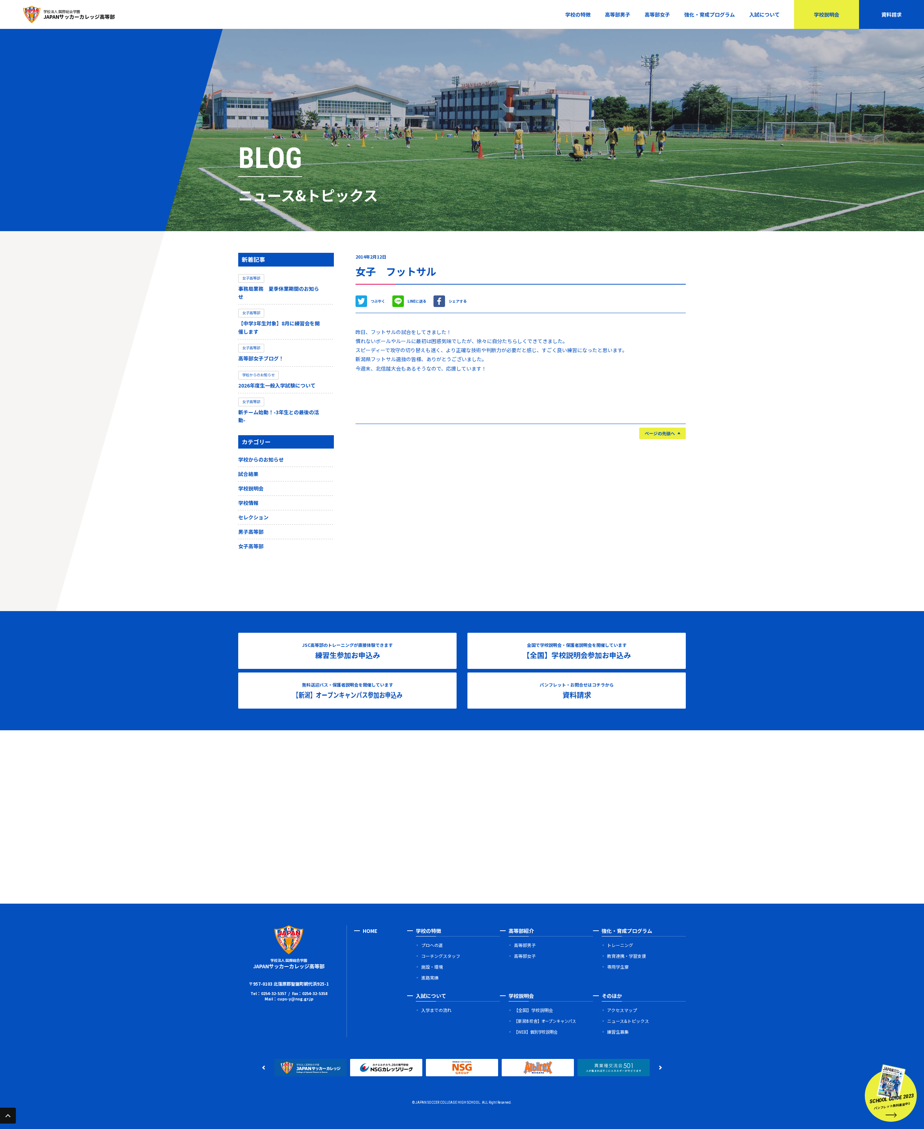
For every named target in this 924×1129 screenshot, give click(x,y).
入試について (764, 14)
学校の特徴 (577, 14)
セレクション (253, 517)
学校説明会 (826, 14)
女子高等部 (250, 546)
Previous (263, 1067)
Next (660, 1067)
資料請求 (891, 14)
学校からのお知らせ (261, 459)
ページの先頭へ (660, 433)
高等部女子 (657, 14)
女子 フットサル (396, 271)
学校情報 (248, 502)
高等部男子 (617, 14)
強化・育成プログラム (709, 14)
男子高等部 (250, 531)
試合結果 (248, 473)
